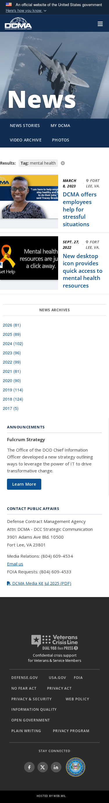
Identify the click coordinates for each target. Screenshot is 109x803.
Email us (15, 564)
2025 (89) (12, 334)
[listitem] (29, 767)
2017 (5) (11, 408)
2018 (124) (13, 399)
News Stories (25, 125)
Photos (60, 140)
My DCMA (60, 125)
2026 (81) (12, 325)
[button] (27, 11)
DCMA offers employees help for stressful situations (80, 209)
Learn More (24, 484)
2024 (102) (13, 343)
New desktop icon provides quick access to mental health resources (83, 271)
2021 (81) (12, 371)
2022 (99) (12, 362)
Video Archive (26, 140)
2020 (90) (12, 380)
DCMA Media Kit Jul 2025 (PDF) (41, 583)
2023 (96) (12, 353)
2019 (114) (13, 390)
